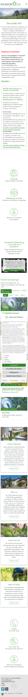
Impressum (23, 380)
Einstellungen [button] (22, 339)
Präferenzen (5, 380)
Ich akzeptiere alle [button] (14, 365)
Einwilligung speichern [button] (14, 372)
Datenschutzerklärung (6, 337)
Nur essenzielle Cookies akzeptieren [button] (14, 368)
